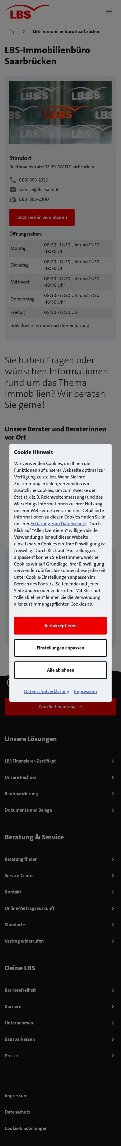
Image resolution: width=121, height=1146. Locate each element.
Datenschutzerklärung (46, 691)
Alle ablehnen (60, 670)
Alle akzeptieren (60, 626)
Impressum (85, 691)
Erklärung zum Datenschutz (58, 524)
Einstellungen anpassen (60, 648)
